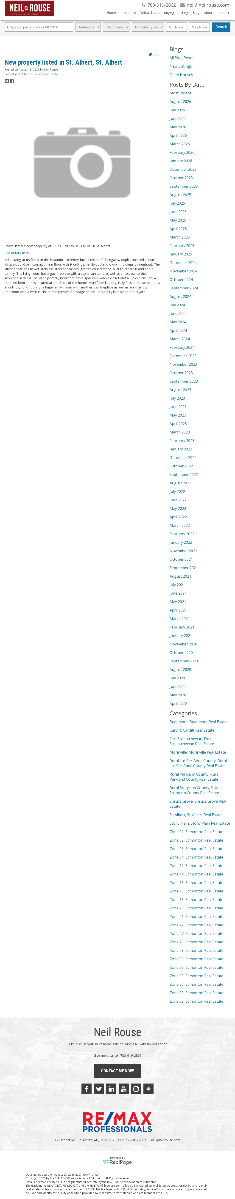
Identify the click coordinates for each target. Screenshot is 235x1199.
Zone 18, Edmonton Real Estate (196, 899)
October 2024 (181, 279)
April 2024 (178, 330)
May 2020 (178, 694)
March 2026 (180, 143)
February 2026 (182, 152)
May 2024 (178, 321)
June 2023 (178, 406)
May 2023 (178, 415)
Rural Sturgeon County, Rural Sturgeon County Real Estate (195, 790)
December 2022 (183, 457)
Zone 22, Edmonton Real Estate (196, 924)
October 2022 (181, 466)
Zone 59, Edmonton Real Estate (196, 1001)
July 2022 (177, 491)
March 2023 (180, 432)
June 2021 (178, 593)
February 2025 (182, 245)
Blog (196, 12)
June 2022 (178, 499)
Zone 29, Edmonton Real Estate (196, 950)
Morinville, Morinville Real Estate (198, 752)
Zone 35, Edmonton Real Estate (196, 967)
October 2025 (181, 177)
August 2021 (180, 576)
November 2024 (183, 271)
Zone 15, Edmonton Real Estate (196, 882)
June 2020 (178, 686)
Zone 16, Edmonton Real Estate (196, 891)
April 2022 (178, 516)
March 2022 (180, 525)
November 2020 (183, 644)
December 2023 (183, 355)
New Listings (181, 66)
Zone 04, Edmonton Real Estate (196, 857)
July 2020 (177, 677)
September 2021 (184, 567)
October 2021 (181, 559)
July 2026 (177, 109)
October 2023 (181, 372)
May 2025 (178, 220)
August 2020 (180, 669)
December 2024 (183, 262)
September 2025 (184, 186)
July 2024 (177, 304)
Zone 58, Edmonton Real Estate (196, 992)
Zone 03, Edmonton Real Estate (196, 848)
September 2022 (184, 474)
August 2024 (180, 296)
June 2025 (178, 211)
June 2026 (178, 118)
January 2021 (181, 635)
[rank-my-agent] (148, 1089)
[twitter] (99, 1089)
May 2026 (178, 126)
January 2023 (181, 449)
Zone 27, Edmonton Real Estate (196, 933)
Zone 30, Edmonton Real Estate (196, 958)
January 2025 (181, 254)
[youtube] (124, 1089)
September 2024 (184, 288)
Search (221, 27)
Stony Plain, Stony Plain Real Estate (200, 823)
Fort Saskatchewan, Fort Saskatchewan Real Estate (192, 741)
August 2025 (180, 194)
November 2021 (183, 550)
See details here (17, 252)
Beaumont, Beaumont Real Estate (199, 721)
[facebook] (86, 1089)
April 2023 (178, 423)
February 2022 (182, 533)
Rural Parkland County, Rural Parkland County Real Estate (194, 777)
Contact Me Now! (117, 1070)
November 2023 (183, 364)
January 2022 (181, 542)
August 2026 (180, 101)
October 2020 (181, 652)
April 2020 (178, 703)
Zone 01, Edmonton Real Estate (196, 831)
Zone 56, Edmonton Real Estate (196, 984)
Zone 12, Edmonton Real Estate (196, 865)
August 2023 (180, 389)
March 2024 (180, 338)
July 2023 (177, 398)
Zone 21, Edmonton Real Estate (196, 916)
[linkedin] (111, 1089)
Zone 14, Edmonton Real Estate (196, 874)
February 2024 (182, 347)
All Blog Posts (181, 57)
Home (111, 12)
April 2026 (178, 135)
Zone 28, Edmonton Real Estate (196, 941)
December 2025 (183, 169)
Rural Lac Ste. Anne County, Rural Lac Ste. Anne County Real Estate (198, 763)
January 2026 (181, 160)
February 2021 (182, 627)
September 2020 (184, 661)
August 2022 (180, 483)
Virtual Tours (149, 12)
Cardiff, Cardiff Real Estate (192, 730)
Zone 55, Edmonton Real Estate (196, 975)
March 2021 (180, 618)
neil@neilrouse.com (165, 1140)
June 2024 (178, 313)
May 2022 (178, 508)
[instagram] (136, 1089)
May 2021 (178, 601)
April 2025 (178, 228)
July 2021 (177, 584)
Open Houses (181, 74)
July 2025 (177, 203)
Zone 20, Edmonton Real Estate (196, 908)
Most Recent (180, 93)
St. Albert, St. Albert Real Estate (38, 74)
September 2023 (184, 381)
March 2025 (180, 237)
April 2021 (178, 610)
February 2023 (182, 440)
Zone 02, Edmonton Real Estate (196, 840)
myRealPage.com (117, 1162)
